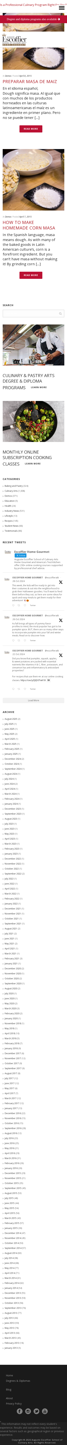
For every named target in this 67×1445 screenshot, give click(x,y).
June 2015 (9, 1203)
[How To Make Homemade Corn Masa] (33, 180)
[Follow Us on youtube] (45, 1411)
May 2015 (9, 1208)
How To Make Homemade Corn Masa (29, 225)
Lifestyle (9, 515)
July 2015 (9, 1198)
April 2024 (10, 788)
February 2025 (12, 748)
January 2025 (11, 753)
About (9, 1398)
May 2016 (9, 1148)
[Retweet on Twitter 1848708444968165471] (20, 689)
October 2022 (12, 868)
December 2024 (13, 758)
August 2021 (11, 928)
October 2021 (12, 918)
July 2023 (9, 823)
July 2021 (9, 933)
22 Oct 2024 (19, 654)
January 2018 (11, 1048)
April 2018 (10, 1033)
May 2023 (9, 833)
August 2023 (11, 818)
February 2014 (12, 1283)
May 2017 (9, 1088)
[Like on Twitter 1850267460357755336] (26, 641)
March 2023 (10, 843)
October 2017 (12, 1063)
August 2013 (11, 1312)
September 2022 (13, 873)
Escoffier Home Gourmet (28, 577)
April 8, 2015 (25, 75)
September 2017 (13, 1068)
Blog (8, 1389)
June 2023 (9, 828)
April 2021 (10, 948)
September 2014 (13, 1248)
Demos (8, 75)
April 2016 (10, 1153)
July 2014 (9, 1258)
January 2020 (11, 1018)
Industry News (12, 510)
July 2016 (9, 1138)
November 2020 (13, 973)
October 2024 (12, 763)
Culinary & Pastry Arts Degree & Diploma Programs (28, 381)
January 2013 (11, 1347)
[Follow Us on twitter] (36, 1411)
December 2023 (13, 808)
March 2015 (10, 1218)
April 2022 (10, 888)
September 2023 (13, 813)
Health (8, 505)
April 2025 (10, 738)
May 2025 (9, 733)
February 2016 (12, 1163)
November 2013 (13, 1298)
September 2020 (13, 983)
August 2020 (11, 988)
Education (10, 500)
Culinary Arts (11, 490)
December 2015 (13, 1173)
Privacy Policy (14, 1403)
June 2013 (9, 1322)
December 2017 (13, 1053)
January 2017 (11, 1108)
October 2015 (12, 1183)
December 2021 (13, 908)
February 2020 (12, 1013)
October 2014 (12, 1243)
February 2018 (12, 1043)
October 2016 (12, 1123)
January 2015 (11, 1228)
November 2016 (13, 1118)
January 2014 (11, 1288)
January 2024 (11, 803)
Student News (11, 525)
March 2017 (10, 1098)
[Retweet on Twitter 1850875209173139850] (20, 605)
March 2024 (10, 793)
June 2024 (9, 783)
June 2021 (9, 938)
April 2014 (10, 1273)
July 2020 (9, 993)
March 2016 (10, 1158)
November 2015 (13, 1178)
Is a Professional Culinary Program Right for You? (33, 5)
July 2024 (9, 778)
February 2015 (12, 1223)
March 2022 (10, 893)
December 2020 (13, 968)
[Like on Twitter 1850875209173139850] (26, 605)
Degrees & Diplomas (18, 1380)
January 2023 (11, 853)
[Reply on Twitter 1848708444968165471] (14, 689)
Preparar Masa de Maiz (30, 81)
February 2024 (12, 798)
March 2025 (10, 743)
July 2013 (9, 1317)
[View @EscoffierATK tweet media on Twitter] (49, 680)
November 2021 (13, 913)
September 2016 (13, 1128)
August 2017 (11, 1073)
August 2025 (11, 718)
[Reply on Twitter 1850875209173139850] (14, 605)
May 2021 (9, 943)
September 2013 (13, 1308)
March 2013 (10, 1337)
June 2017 (9, 1083)
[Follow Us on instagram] (28, 1411)
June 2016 (9, 1143)
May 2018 (9, 1028)
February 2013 (12, 1342)
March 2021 (10, 953)
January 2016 (11, 1168)
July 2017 (9, 1078)
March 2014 (10, 1278)
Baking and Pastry (14, 485)
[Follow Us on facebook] (20, 1411)
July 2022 (9, 878)
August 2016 (11, 1133)
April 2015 (10, 1213)
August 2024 (11, 773)
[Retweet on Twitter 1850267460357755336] (20, 641)
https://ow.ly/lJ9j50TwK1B (33, 680)
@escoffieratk (52, 577)
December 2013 (13, 1293)
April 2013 (10, 1332)
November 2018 (13, 1023)
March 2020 (10, 1008)
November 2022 (13, 863)
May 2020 (9, 1003)
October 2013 (12, 1303)
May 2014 (9, 1268)
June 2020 (9, 998)
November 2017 (13, 1058)
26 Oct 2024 (19, 619)
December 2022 (13, 858)
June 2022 (9, 883)
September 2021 (13, 923)
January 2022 (11, 903)
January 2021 (11, 963)
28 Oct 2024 (19, 581)
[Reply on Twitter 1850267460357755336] (14, 641)
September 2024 (13, 768)
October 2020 (12, 978)
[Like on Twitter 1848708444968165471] (26, 689)
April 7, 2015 (25, 216)
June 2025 (9, 728)
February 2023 (12, 848)
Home (9, 1375)
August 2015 (11, 1193)
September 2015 (13, 1188)
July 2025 (9, 723)
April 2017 (10, 1093)
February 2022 (12, 898)
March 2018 (10, 1038)
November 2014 (13, 1238)
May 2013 (9, 1327)
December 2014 (13, 1233)
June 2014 (9, 1263)
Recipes (9, 520)
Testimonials (11, 530)
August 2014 (11, 1253)
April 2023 (10, 838)
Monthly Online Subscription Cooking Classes (27, 458)
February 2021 (12, 958)
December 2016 (13, 1113)
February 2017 (12, 1103)
